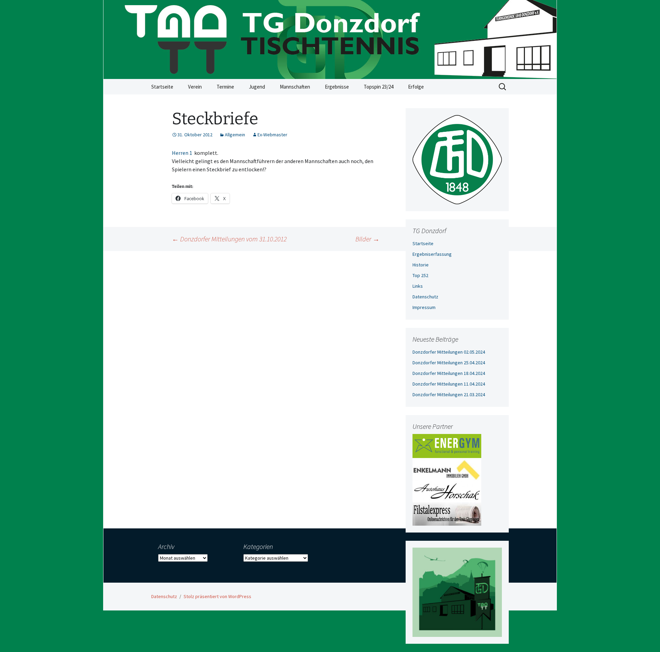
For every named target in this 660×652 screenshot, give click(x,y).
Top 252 (420, 275)
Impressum (424, 307)
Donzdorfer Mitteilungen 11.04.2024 (448, 384)
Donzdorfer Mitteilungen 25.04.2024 (448, 362)
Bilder (367, 239)
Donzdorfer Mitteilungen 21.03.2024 (448, 394)
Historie (420, 265)
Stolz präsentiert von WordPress (217, 596)
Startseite (162, 86)
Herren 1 (182, 152)
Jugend (257, 86)
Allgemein (235, 134)
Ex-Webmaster (272, 134)
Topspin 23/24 (378, 86)
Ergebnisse (337, 86)
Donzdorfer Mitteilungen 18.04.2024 (448, 373)
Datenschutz (425, 297)
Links (417, 286)
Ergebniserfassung (432, 254)
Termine (225, 86)
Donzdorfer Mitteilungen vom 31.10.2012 (229, 239)
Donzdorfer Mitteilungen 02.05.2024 (448, 352)
